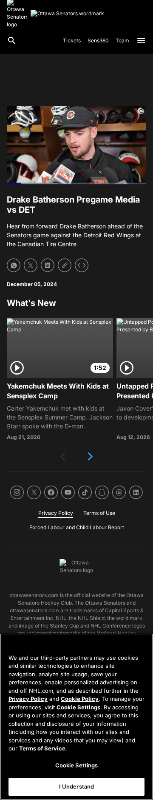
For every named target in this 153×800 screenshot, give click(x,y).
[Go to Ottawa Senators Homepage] (67, 13)
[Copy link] (64, 265)
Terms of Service (42, 748)
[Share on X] (30, 265)
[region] (76, 716)
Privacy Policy (28, 698)
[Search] (12, 41)
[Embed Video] (81, 265)
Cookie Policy (80, 698)
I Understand (76, 786)
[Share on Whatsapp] (13, 265)
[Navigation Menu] (141, 41)
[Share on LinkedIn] (47, 265)
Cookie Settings (78, 707)
